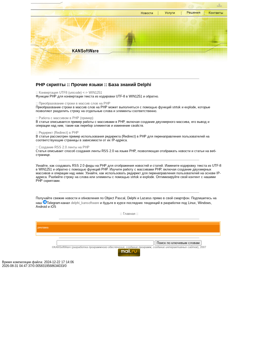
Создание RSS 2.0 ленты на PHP (64, 147)
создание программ (138, 247)
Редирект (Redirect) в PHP (59, 132)
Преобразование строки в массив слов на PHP (74, 103)
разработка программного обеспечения (98, 247)
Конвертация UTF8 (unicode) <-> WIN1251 (70, 92)
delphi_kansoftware (85, 203)
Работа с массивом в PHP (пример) (66, 118)
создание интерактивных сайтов (175, 247)
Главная (129, 214)
